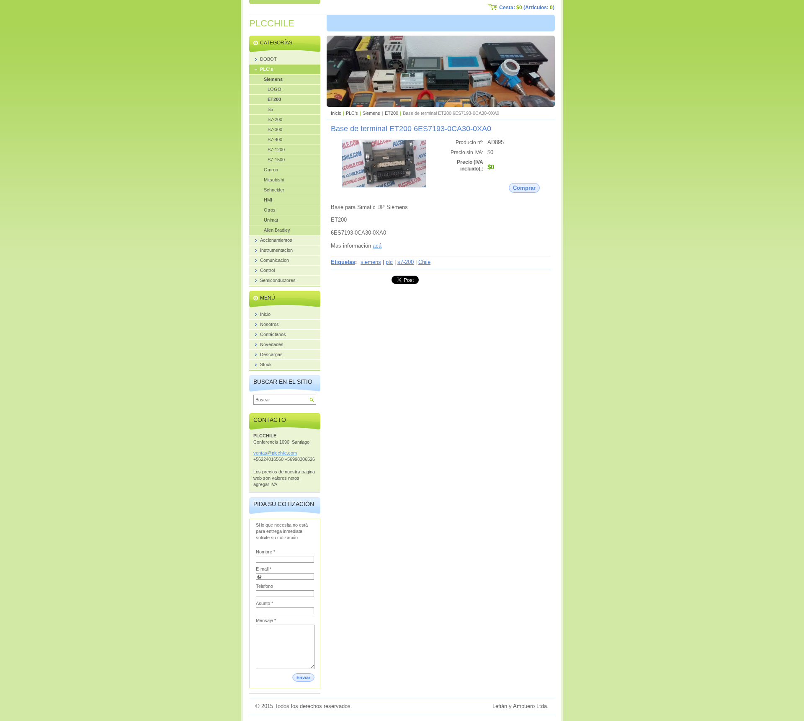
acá (377, 246)
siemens (371, 262)
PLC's (352, 113)
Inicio (336, 113)
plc (389, 262)
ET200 (391, 113)
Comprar (524, 188)
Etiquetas (343, 262)
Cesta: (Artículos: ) (526, 7)
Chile (424, 262)
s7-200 (405, 262)
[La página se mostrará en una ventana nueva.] (384, 186)
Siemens (371, 113)
